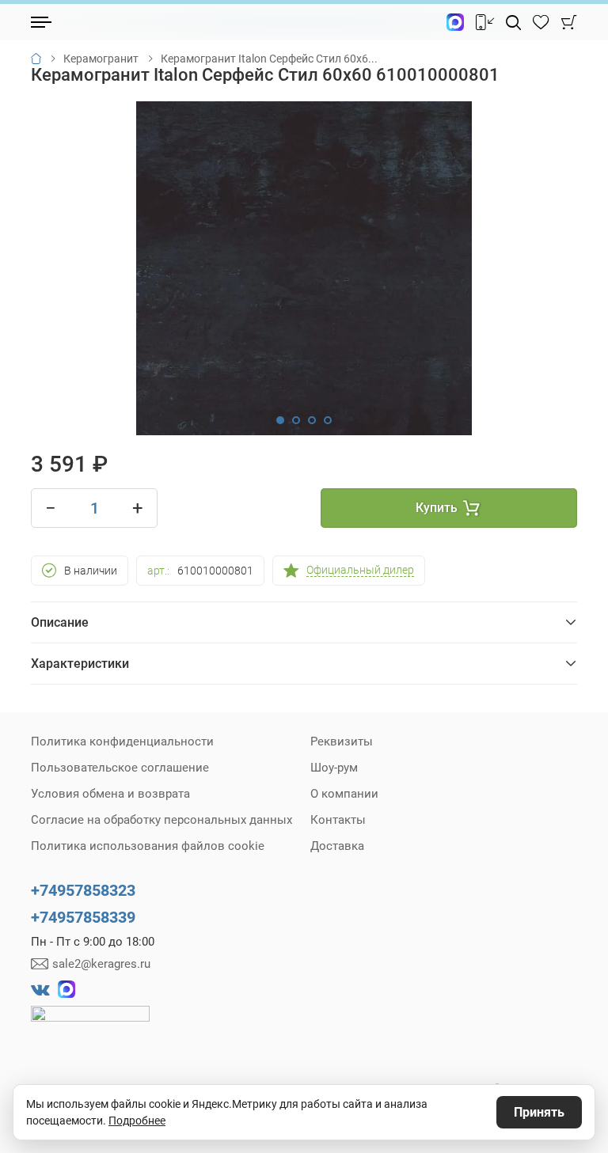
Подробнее (136, 1120)
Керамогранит (101, 58)
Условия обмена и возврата (110, 794)
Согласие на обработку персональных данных (161, 820)
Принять (539, 1112)
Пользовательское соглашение (120, 767)
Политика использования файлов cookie (147, 846)
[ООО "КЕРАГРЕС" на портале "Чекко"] (90, 1025)
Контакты (338, 820)
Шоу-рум (334, 767)
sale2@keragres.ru (101, 964)
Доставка (337, 846)
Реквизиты (341, 741)
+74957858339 (83, 917)
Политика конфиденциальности (122, 741)
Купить (437, 507)
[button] (280, 420)
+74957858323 (83, 890)
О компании (344, 794)
